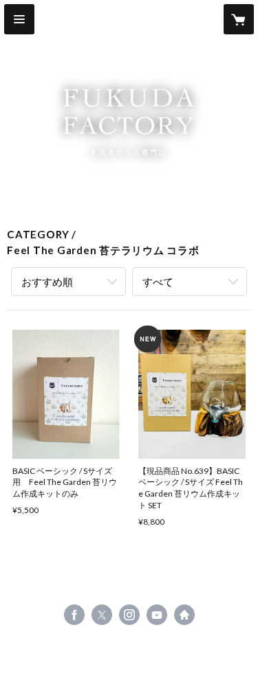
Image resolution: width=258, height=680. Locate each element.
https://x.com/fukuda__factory (102, 614)
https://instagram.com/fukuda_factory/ (129, 614)
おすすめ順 (47, 281)
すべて (157, 281)
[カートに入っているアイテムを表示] (239, 19)
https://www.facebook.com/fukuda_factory (74, 614)
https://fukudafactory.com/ (184, 614)
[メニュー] (19, 19)
